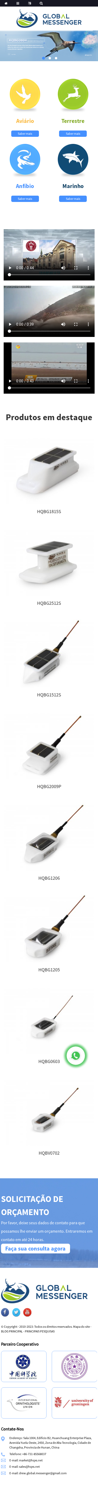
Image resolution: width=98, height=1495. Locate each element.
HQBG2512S (49, 603)
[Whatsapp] (76, 1055)
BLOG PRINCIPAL (12, 1331)
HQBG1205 (49, 970)
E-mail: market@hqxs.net (26, 1460)
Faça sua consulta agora (35, 1248)
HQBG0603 (49, 1061)
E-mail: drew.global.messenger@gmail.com (38, 1473)
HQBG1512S (49, 695)
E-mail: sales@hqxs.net (24, 1466)
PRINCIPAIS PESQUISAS (40, 1331)
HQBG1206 (49, 878)
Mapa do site (81, 1327)
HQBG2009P (49, 786)
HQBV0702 (49, 1153)
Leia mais (49, 474)
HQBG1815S (49, 511)
